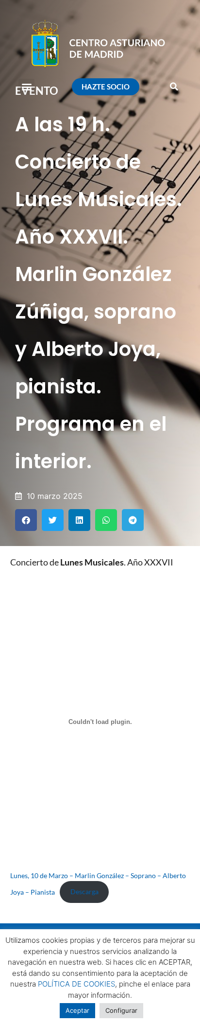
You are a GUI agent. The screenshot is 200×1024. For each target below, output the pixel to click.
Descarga (84, 891)
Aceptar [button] (77, 1010)
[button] (26, 87)
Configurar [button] (121, 1010)
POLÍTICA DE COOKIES (76, 984)
